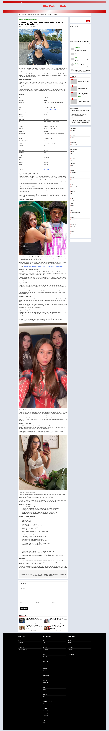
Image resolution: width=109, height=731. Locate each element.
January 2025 (73, 142)
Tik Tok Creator (74, 226)
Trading (72, 231)
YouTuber (73, 236)
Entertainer (73, 179)
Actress (72, 153)
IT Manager (73, 193)
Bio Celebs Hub (54, 6)
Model (72, 200)
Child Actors (73, 172)
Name (21, 602)
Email (37, 602)
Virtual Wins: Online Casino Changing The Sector (80, 120)
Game (79, 96)
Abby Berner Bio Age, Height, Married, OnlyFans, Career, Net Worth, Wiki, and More (43, 266)
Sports (58, 11)
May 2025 (73, 132)
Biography (35, 11)
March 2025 (73, 137)
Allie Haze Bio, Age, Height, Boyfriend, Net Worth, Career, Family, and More (58, 620)
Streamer (73, 219)
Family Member (74, 182)
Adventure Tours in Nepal (79, 54)
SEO (78, 103)
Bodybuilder (73, 167)
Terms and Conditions (23, 649)
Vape (72, 233)
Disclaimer (21, 644)
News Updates (65, 11)
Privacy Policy (21, 647)
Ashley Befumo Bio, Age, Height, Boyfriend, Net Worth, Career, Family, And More (58, 627)
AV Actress (73, 160)
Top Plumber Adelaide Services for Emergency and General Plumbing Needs (84, 82)
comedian (73, 175)
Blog (72, 165)
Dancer (72, 177)
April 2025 (73, 135)
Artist (72, 156)
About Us (72, 11)
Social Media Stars (44, 11)
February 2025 (73, 140)
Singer (72, 207)
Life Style (73, 196)
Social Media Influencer (28, 19)
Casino (76, 57)
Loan (72, 198)
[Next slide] (89, 76)
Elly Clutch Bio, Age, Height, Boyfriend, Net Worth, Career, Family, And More (34, 627)
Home (29, 11)
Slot (71, 39)
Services (76, 63)
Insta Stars (73, 191)
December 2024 (74, 144)
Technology (77, 47)
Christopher (22, 26)
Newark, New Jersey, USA (50, 109)
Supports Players (74, 222)
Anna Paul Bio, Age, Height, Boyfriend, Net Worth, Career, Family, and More (34, 620)
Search (72, 19)
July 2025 (73, 130)
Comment (22, 588)
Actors (72, 151)
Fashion (53, 11)
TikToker (35, 19)
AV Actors (73, 158)
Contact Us (78, 11)
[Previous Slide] (87, 76)
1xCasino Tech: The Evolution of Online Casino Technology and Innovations (84, 88)
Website (53, 602)
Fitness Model (74, 186)
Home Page (46, 169)
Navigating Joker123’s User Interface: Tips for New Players (84, 95)
